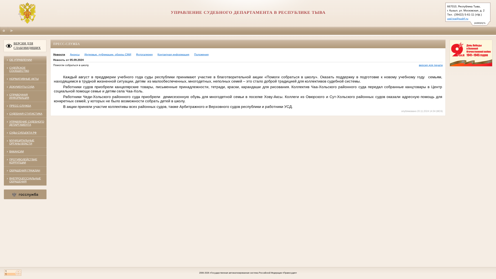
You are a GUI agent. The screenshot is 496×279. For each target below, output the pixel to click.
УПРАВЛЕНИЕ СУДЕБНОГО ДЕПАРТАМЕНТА (26, 123)
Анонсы (75, 54)
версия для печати (431, 65)
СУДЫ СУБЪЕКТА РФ (23, 132)
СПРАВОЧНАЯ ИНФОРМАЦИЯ (19, 96)
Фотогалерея (144, 54)
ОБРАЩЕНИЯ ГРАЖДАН (24, 170)
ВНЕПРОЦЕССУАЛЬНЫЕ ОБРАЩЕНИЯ (25, 180)
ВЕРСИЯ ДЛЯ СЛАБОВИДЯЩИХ (27, 46)
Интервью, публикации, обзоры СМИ (107, 54)
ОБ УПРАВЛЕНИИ (20, 59)
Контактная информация (173, 54)
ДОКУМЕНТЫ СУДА (21, 86)
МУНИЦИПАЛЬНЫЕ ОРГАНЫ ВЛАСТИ (21, 142)
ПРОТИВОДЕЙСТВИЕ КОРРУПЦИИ (23, 161)
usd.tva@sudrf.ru (457, 18)
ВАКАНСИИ (16, 151)
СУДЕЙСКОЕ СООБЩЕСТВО (19, 69)
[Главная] (4, 30)
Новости (59, 54)
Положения (201, 54)
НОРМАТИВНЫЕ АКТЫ (24, 78)
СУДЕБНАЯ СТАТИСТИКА (25, 113)
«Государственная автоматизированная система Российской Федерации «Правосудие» (253, 273)
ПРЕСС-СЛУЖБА (20, 105)
